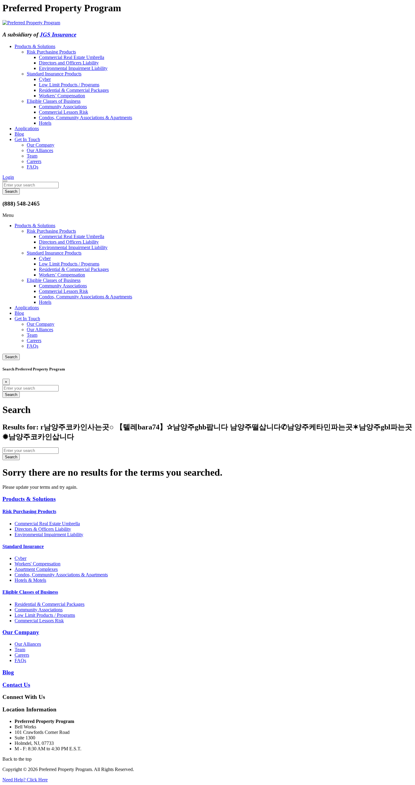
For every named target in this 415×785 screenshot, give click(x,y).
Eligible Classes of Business (54, 101)
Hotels (45, 123)
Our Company (40, 145)
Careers (34, 161)
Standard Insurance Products (54, 73)
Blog (19, 134)
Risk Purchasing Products (51, 51)
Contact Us (16, 685)
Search (11, 357)
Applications (27, 128)
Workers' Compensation (37, 563)
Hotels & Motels (30, 580)
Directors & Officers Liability (43, 529)
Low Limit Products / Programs (69, 84)
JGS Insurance (58, 34)
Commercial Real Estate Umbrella (71, 57)
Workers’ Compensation (62, 95)
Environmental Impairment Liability (73, 68)
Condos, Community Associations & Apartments (85, 117)
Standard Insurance (23, 546)
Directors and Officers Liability (69, 62)
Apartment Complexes (36, 569)
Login (8, 177)
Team (32, 155)
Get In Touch (27, 139)
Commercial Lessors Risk (63, 112)
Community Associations (63, 106)
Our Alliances (40, 150)
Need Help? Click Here (25, 779)
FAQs (32, 166)
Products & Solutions (35, 46)
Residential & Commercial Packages (74, 90)
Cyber (45, 79)
